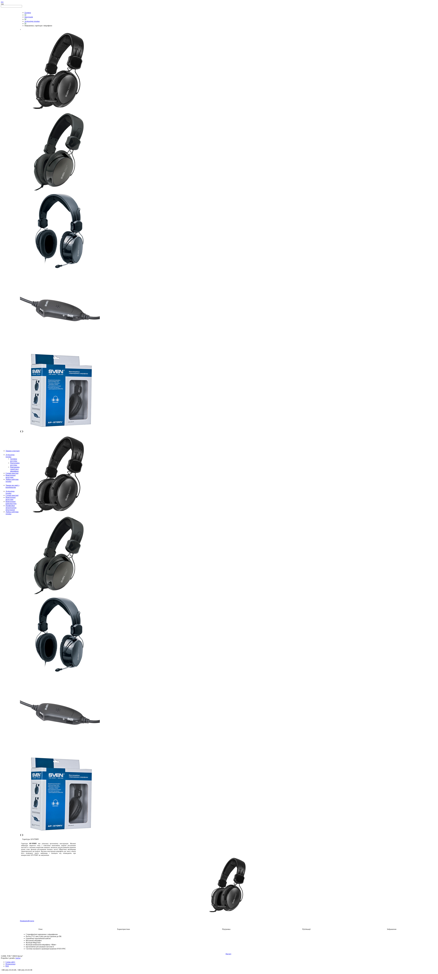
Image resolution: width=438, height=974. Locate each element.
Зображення (391, 929)
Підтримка (226, 929)
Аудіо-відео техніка (10, 456)
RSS (7, 966)
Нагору (228, 954)
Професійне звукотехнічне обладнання (11, 508)
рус (2, 2)
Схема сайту (10, 962)
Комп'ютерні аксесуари (11, 476)
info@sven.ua (6, 972)
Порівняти (24, 921)
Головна (28, 13)
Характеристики (123, 929)
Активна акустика (13, 460)
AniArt (17, 958)
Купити (31, 921)
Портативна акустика (15, 464)
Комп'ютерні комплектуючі (11, 503)
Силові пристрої (12, 473)
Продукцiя (29, 17)
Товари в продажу (13, 451)
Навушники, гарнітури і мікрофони (15, 469)
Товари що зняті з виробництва (12, 486)
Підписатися (10, 964)
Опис (40, 929)
